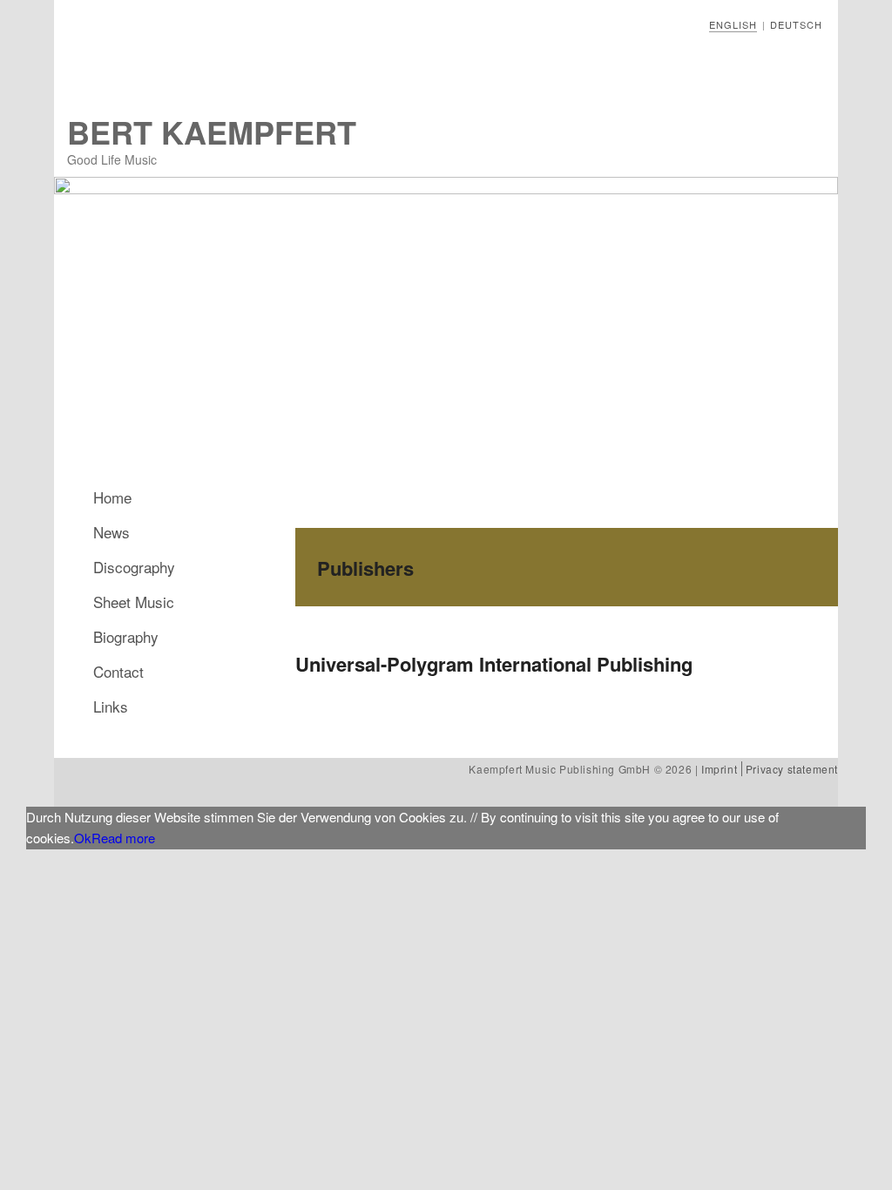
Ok (82, 837)
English (733, 24)
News (111, 532)
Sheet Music (133, 601)
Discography (134, 567)
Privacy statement (792, 768)
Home (112, 497)
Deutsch (796, 24)
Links (110, 706)
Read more (123, 837)
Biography (126, 636)
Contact (118, 671)
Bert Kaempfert (211, 131)
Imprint (719, 768)
